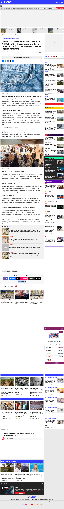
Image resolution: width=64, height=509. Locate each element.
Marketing (14, 501)
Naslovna (4, 34)
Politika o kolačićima (29, 501)
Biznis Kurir (8, 51)
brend (3, 99)
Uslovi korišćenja (48, 501)
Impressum (23, 501)
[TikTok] (56, 56)
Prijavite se (20, 493)
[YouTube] (54, 56)
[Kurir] (6, 2)
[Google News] (62, 56)
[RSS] (59, 56)
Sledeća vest (37, 262)
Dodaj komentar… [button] (10, 438)
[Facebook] (46, 56)
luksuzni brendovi (6, 271)
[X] (51, 56)
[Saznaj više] (43, 484)
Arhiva (35, 501)
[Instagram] (48, 56)
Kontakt (18, 501)
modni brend (15, 271)
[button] (38, 52)
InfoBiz (8, 34)
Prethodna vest (7, 262)
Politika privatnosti (41, 501)
